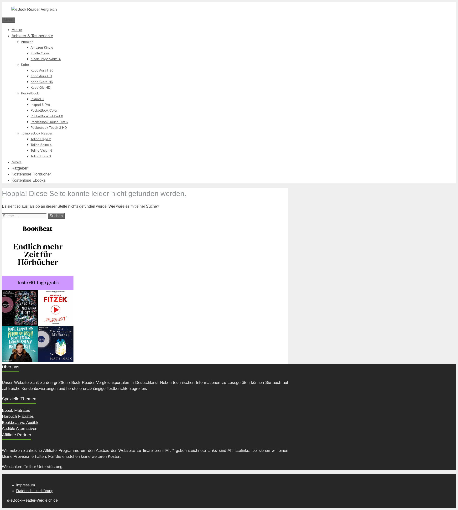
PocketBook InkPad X (47, 116)
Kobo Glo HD (40, 87)
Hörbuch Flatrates (18, 416)
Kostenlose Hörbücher (31, 174)
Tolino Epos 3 (41, 156)
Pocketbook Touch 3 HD (49, 127)
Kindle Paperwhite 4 (46, 59)
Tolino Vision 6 (41, 150)
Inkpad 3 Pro (40, 105)
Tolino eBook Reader (36, 133)
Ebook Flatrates (16, 410)
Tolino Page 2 (41, 139)
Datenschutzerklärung (34, 491)
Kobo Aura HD (41, 76)
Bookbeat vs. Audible (20, 422)
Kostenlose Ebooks (28, 180)
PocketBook (30, 93)
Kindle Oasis (40, 53)
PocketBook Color (44, 110)
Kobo (25, 65)
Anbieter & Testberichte (32, 36)
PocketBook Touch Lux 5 (49, 122)
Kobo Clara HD (42, 82)
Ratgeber (19, 168)
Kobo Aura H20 (42, 70)
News (16, 162)
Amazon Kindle (42, 47)
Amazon (27, 42)
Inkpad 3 (37, 99)
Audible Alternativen (19, 428)
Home (16, 29)
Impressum (25, 485)
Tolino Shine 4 (41, 145)
